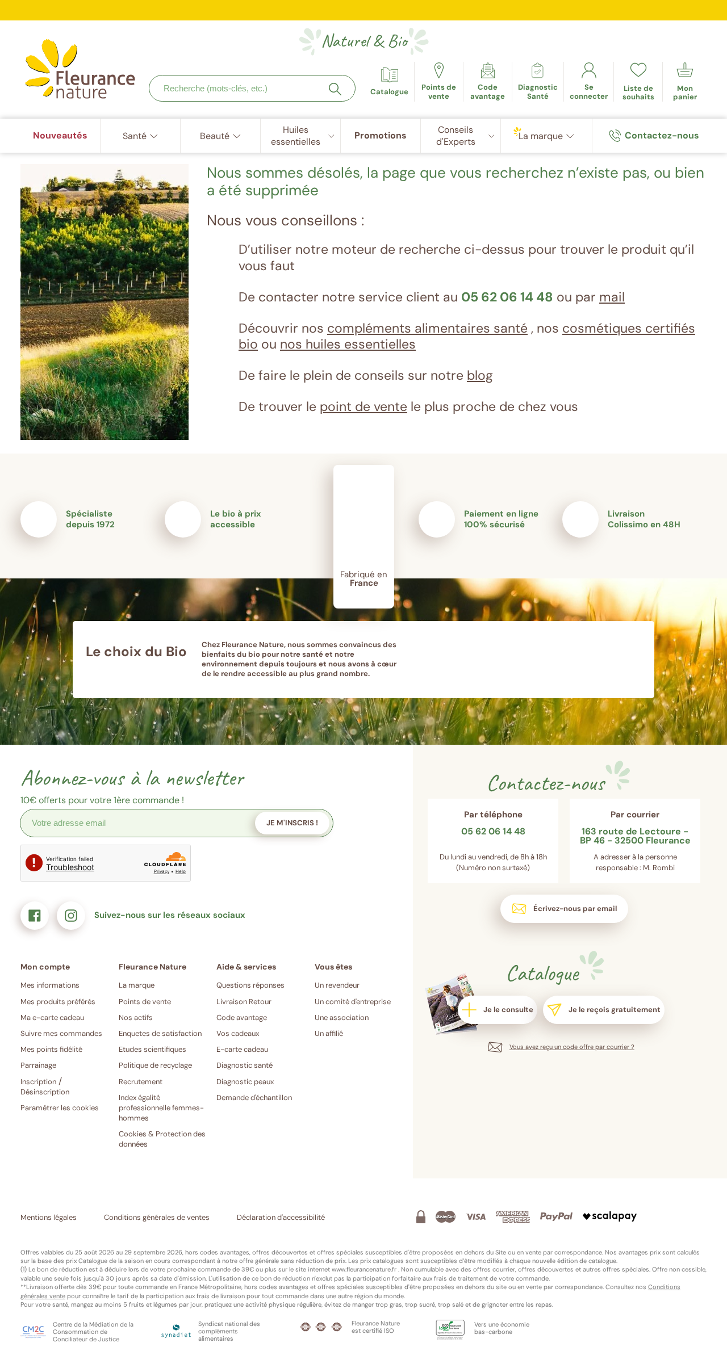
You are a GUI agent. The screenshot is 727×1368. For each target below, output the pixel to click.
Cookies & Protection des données (162, 1139)
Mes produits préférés (57, 1001)
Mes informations (50, 985)
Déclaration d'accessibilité (281, 1217)
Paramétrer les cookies (59, 1108)
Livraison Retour (243, 1001)
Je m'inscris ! (292, 823)
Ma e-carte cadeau (52, 1017)
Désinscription (44, 1092)
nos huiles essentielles (348, 344)
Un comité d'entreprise (353, 1001)
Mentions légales (48, 1217)
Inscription (38, 1081)
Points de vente (145, 1001)
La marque (136, 985)
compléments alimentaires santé (427, 328)
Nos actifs (136, 1017)
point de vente (363, 406)
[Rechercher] (335, 89)
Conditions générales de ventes (157, 1217)
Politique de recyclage (155, 1065)
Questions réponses (250, 985)
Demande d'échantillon (254, 1097)
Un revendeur (337, 985)
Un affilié (329, 1033)
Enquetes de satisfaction (160, 1033)
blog (480, 375)
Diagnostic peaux (245, 1081)
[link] (487, 82)
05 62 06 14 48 (507, 296)
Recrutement (140, 1081)
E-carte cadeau (242, 1049)
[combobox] (252, 88)
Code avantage (241, 1017)
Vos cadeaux (237, 1033)
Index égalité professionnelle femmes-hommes (161, 1108)
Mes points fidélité (51, 1049)
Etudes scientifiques (152, 1049)
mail (612, 296)
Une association (342, 1017)
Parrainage (38, 1065)
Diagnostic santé (244, 1065)
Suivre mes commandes (61, 1033)
